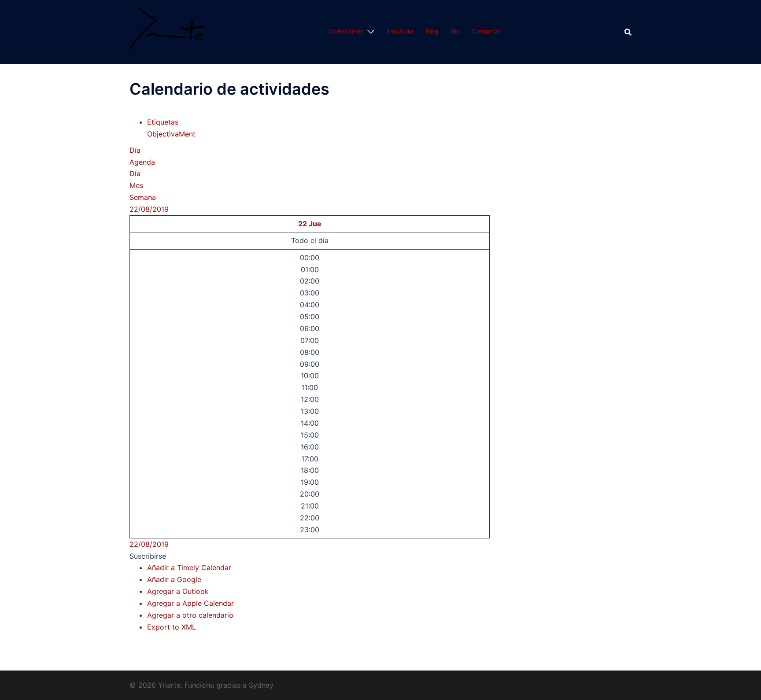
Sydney (261, 685)
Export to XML (171, 627)
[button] (147, 556)
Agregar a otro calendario (190, 615)
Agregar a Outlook (178, 591)
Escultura (400, 31)
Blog (432, 31)
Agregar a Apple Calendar (190, 603)
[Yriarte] (167, 31)
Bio (455, 31)
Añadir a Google (174, 579)
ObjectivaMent (171, 133)
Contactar (486, 31)
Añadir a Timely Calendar (189, 567)
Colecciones (346, 31)
